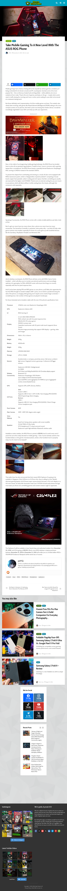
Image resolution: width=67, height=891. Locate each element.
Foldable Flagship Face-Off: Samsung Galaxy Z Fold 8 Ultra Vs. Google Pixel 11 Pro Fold (49, 640)
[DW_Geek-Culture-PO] (33, 125)
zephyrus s (41, 577)
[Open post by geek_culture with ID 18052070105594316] (7, 817)
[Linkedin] (49, 831)
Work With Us (35, 888)
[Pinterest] (55, 831)
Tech (14, 41)
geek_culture (6, 812)
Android (8, 577)
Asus (14, 577)
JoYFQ (9, 53)
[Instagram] (39, 831)
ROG (18, 577)
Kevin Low (41, 682)
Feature (39, 605)
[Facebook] (36, 831)
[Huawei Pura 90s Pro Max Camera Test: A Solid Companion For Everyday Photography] (18, 615)
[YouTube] (42, 831)
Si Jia (40, 625)
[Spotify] (59, 831)
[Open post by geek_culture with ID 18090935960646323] (17, 830)
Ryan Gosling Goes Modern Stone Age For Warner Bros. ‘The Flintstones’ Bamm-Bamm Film (37, 768)
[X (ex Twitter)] (45, 831)
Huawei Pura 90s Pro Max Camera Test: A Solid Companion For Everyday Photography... (47, 613)
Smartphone (33, 577)
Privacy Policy (28, 888)
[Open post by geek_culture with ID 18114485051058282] (27, 830)
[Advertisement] (36, 68)
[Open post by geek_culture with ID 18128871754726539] (7, 830)
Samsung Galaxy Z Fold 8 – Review (47, 667)
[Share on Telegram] (55, 84)
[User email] (8, 572)
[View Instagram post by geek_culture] (10, 822)
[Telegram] (52, 831)
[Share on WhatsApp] (42, 84)
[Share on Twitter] (29, 84)
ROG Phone (25, 577)
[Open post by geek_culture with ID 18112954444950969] (27, 817)
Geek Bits (9, 41)
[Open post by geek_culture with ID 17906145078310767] (17, 817)
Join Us (40, 888)
